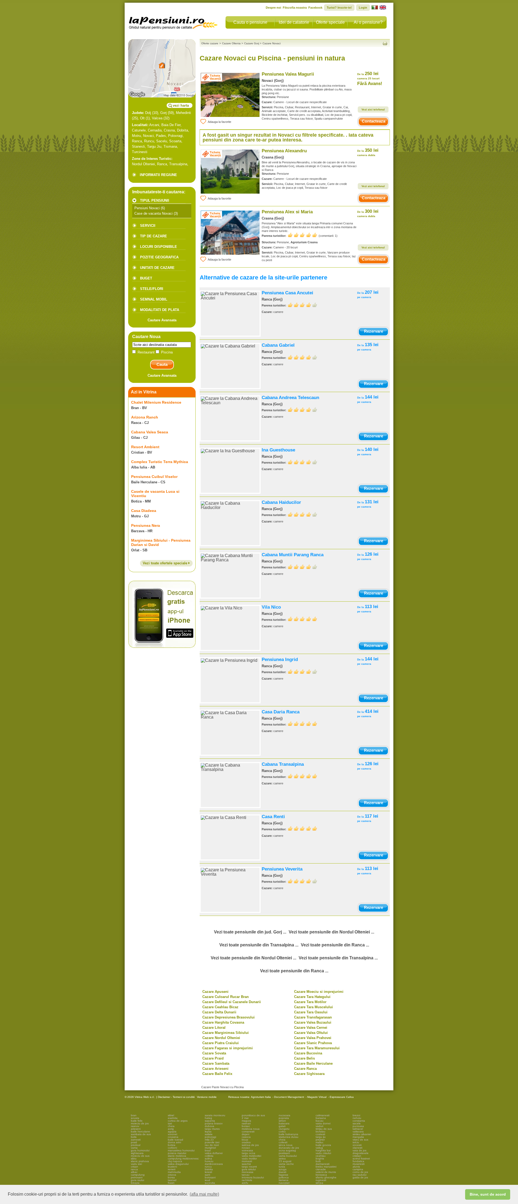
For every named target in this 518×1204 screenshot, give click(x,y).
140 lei (368, 451)
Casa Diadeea (143, 510)
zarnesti (136, 1139)
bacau (319, 1120)
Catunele (139, 130)
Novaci (148, 136)
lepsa (208, 1131)
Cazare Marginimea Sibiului (225, 1032)
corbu (282, 1131)
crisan (134, 1166)
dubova (209, 1126)
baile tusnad (175, 1139)
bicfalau (320, 1131)
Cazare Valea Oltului (311, 1032)
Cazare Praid (213, 1058)
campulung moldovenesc (183, 1158)
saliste (209, 1134)
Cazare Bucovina (308, 1053)
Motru (136, 136)
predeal (135, 1145)
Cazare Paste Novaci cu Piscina (222, 1087)
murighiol (210, 1147)
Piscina (166, 352)
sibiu (134, 1158)
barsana (321, 1118)
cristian (357, 1155)
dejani (245, 1134)
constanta (359, 1120)
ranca (134, 1169)
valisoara (358, 1131)
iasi (170, 1123)
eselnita (173, 1118)
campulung (138, 1174)
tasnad (172, 1180)
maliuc (319, 1142)
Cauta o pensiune (250, 22)
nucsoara (284, 1115)
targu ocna (248, 1153)
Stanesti (138, 146)
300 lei (368, 213)
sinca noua (285, 1145)
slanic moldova (177, 1155)
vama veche (286, 1163)
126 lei (368, 556)
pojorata (284, 1118)
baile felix (136, 1120)
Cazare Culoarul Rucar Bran (225, 997)
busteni (172, 1166)
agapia (172, 1131)
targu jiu (321, 1136)
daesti (282, 1172)
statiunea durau (288, 1136)
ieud (207, 1180)
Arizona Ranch (144, 417)
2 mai (245, 1118)
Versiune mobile (206, 1096)
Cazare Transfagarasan (313, 1017)
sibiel (171, 1115)
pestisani (284, 1153)
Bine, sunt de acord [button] (488, 1194)
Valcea (157, 118)
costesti (320, 1134)
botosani (210, 1177)
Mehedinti (183, 113)
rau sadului (359, 1174)
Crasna (169, 130)
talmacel (358, 1128)
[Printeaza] (385, 43)
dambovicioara (214, 1163)
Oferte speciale (330, 22)
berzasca (321, 1174)
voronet (172, 1134)
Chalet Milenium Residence (156, 402)
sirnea (319, 1182)
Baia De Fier (170, 125)
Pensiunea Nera (145, 525)
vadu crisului (323, 1153)
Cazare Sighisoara (309, 1073)
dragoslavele (361, 1153)
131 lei (368, 503)
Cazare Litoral (214, 1027)
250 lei (368, 75)
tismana (283, 1180)
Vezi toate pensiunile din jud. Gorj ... (250, 932)
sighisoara (137, 1153)
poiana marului (177, 1153)
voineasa (247, 1150)
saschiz (246, 1163)
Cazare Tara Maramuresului (317, 1048)
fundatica (358, 1161)
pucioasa (358, 1126)
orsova (172, 1174)
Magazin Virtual (316, 1096)
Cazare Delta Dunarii (219, 1012)
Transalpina (178, 164)
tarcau (246, 1174)
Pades (161, 136)
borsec (246, 1126)
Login (363, 7)
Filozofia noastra (295, 7)
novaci (246, 1147)
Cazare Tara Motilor (310, 1002)
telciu (356, 1142)
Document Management (289, 1096)
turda (282, 1166)
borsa (171, 1177)
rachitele (247, 1180)
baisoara (284, 1123)
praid (134, 1142)
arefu (245, 1182)
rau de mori (212, 1145)
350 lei (368, 152)
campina (358, 1169)
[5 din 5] (302, 235)
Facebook (315, 7)
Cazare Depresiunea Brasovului (228, 1017)
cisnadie (321, 1169)
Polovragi (175, 136)
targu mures (212, 1128)
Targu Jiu (154, 146)
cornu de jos (360, 1172)
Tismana (170, 146)
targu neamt (249, 1166)
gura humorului (140, 1150)
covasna (173, 1136)
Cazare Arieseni (215, 1068)
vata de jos (359, 1150)
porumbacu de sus (253, 1115)
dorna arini (174, 1142)
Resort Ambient (145, 447)
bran (134, 1115)
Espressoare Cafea (342, 1096)
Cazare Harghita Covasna (223, 1022)
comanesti (248, 1131)
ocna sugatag (287, 1150)
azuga (283, 1169)
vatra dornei (323, 1123)
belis (134, 1136)
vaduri (319, 1126)
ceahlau (321, 1155)
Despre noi (273, 7)
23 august (285, 1161)
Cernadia (155, 130)
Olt (142, 118)
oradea (246, 1142)
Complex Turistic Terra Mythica (159, 462)
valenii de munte (326, 1172)
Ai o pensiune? (368, 22)
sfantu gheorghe (326, 1177)
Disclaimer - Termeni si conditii (176, 1096)
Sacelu (161, 141)
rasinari (246, 1123)
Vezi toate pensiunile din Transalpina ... (258, 945)
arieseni (136, 1128)
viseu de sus (360, 1139)
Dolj (148, 113)
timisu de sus (324, 1128)
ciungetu (284, 1128)
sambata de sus (141, 1134)
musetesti (358, 1163)
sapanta (210, 1120)
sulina (208, 1158)
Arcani (154, 125)
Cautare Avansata (162, 320)
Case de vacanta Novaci (153, 213)
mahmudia (174, 1172)
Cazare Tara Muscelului (313, 1007)
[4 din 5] (302, 304)
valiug (319, 1147)
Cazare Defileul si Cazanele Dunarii (231, 1002)
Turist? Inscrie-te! (339, 7)
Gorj (163, 113)
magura (246, 1120)
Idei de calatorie (294, 22)
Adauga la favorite (219, 121)
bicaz (245, 1139)
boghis (320, 1158)
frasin (171, 1182)
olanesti (357, 1147)
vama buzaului (288, 1155)
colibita (209, 1155)
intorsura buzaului (253, 1177)
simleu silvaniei (362, 1134)
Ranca (137, 141)
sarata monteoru (215, 1115)
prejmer (320, 1139)
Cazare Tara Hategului (312, 997)
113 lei (367, 608)
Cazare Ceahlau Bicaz (220, 1007)
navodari (284, 1182)
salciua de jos (250, 1145)
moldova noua (251, 1128)
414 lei (368, 713)
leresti (208, 1172)
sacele (357, 1123)
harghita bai (323, 1150)
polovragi (210, 1136)
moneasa (247, 1172)
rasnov (135, 1126)
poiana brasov (214, 1123)
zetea (282, 1158)
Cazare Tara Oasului (311, 1012)
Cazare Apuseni (215, 991)
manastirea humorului (181, 1150)
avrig (171, 1128)
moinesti (247, 1161)
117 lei (367, 818)
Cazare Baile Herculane (313, 1063)
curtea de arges (178, 1120)
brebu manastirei (326, 1166)
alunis (356, 1166)
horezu (209, 1161)
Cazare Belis (304, 1058)
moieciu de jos (140, 1123)
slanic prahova (140, 1161)
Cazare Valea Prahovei (312, 1038)
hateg (208, 1118)
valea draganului (178, 1163)
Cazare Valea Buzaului (312, 1022)
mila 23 (209, 1139)
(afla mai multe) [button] (204, 1194)
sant (207, 1174)
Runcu (149, 141)
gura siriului (249, 1169)
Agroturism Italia (261, 1096)
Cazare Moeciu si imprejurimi (318, 991)
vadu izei (136, 1163)
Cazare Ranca (305, 1068)
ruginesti (321, 1180)
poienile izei (212, 1142)
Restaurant (146, 352)
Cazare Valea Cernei (310, 1027)
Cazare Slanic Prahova (313, 1043)
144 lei (368, 398)
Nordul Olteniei (143, 164)
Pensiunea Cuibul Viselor (154, 476)
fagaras (283, 1174)
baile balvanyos (288, 1134)
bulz (318, 1161)
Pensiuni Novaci (147, 208)
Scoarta (175, 141)
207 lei (368, 294)
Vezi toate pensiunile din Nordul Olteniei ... (331, 932)
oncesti (357, 1145)
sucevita (210, 1182)
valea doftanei (214, 1153)
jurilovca (284, 1177)
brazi (208, 1150)
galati (282, 1126)
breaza (135, 1182)
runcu (208, 1166)
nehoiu (357, 1118)
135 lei (368, 346)
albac (134, 1172)
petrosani (136, 1177)
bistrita (209, 1169)
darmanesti (322, 1163)
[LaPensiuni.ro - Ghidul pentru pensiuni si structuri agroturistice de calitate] (173, 21)
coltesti (283, 1142)
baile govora (323, 1145)
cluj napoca (175, 1161)
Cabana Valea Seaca (149, 432)
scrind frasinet (361, 1158)
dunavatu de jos (289, 1147)
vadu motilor (249, 1158)
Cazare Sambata (215, 1063)
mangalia (358, 1136)
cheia (171, 1126)
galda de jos (360, 1177)
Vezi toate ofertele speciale (165, 563)
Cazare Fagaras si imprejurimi (227, 1048)
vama (134, 1147)
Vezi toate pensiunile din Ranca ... (335, 945)
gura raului (137, 1180)
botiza (171, 1145)
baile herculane (140, 1131)
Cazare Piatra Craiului (220, 1043)
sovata (135, 1118)
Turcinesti (139, 152)
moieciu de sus (140, 1155)
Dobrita (182, 130)
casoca (246, 1136)
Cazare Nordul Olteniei (221, 1038)
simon (282, 1120)
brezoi (356, 1115)
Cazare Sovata (214, 1053)
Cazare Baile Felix (217, 1073)
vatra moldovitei (251, 1155)
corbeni (172, 1147)
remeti (171, 1169)
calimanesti (322, 1115)
